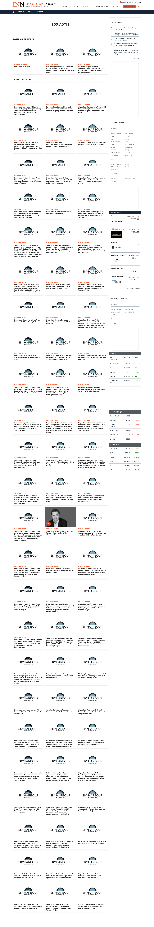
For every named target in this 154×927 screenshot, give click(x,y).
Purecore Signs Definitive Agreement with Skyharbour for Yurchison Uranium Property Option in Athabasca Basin (60, 69)
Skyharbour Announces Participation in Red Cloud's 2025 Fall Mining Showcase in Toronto (92, 357)
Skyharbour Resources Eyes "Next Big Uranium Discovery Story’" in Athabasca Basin (59, 533)
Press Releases (87, 6)
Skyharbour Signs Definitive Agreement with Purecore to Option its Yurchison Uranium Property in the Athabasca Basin (91, 69)
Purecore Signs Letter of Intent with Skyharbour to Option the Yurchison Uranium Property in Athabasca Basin (59, 109)
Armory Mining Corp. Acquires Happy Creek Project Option (125, 39)
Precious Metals (116, 134)
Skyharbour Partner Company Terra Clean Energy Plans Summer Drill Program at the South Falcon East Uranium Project (91, 498)
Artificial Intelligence (116, 164)
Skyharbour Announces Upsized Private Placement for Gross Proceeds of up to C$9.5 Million (28, 712)
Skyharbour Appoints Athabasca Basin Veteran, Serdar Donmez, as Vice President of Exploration (91, 876)
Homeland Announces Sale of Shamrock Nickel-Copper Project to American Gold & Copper (126, 52)
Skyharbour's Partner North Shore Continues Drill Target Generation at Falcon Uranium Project (91, 809)
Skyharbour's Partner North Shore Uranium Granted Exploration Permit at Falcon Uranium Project (27, 876)
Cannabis (113, 181)
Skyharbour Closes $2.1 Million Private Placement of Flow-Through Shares (27, 321)
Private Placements (102, 6)
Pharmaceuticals (130, 179)
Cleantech (128, 167)
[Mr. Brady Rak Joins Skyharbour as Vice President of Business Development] (92, 828)
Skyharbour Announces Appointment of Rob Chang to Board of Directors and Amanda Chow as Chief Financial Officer (92, 180)
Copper (127, 136)
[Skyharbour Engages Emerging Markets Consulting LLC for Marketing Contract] (60, 306)
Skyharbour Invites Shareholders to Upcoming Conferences (58, 213)
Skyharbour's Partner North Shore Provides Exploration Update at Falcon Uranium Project (60, 570)
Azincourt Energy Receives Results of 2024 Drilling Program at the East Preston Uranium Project (91, 906)
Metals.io (114, 242)
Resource (21, 12)
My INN (139, 2)
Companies (74, 6)
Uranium (127, 152)
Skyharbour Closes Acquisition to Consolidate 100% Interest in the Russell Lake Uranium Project (58, 286)
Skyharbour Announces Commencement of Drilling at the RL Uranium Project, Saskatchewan (59, 144)
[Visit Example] (139, 7)
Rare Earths (128, 147)
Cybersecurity (115, 167)
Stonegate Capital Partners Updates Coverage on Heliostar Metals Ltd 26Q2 (126, 34)
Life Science (39, 12)
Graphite (113, 150)
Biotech (113, 179)
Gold (112, 136)
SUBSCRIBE (116, 6)
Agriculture (114, 155)
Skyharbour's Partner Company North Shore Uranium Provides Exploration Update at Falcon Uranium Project (59, 876)
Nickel (127, 139)
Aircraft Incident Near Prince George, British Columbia (125, 28)
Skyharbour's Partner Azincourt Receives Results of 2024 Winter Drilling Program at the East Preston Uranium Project (59, 907)
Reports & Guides (129, 6)
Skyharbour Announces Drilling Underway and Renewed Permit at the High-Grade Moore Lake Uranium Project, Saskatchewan (60, 180)
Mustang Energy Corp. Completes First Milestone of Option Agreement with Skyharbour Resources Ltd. (92, 676)
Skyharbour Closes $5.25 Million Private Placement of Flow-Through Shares (92, 143)
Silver (112, 139)
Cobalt (113, 147)
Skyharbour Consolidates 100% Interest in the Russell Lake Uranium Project (27, 357)
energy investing (52, 64)
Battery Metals (115, 142)
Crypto (127, 164)
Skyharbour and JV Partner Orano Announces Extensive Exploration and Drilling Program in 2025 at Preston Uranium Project (91, 607)
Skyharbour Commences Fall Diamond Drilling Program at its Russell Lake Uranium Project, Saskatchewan (91, 742)
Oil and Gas (128, 155)
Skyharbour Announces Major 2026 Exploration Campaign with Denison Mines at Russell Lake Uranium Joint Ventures (91, 214)
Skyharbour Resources (22, 67)
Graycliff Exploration (117, 276)
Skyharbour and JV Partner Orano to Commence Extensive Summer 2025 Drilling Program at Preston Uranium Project (59, 498)
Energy (127, 150)
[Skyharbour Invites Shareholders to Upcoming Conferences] (60, 197)
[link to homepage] (17, 4)
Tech (29, 12)
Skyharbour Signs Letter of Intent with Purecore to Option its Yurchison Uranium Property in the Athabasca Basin (92, 110)
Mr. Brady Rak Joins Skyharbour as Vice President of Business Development (92, 842)
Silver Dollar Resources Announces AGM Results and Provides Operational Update (126, 45)
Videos (65, 6)
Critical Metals (129, 144)
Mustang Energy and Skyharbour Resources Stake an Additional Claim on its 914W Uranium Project (91, 389)
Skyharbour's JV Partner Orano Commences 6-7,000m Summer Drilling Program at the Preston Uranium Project (60, 463)
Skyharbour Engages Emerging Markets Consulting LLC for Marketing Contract (60, 322)
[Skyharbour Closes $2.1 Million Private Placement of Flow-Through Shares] (28, 306)
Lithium (113, 144)
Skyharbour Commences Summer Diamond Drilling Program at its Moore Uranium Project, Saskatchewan (28, 906)
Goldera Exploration (117, 229)
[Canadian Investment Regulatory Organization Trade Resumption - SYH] (60, 697)
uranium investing (20, 64)
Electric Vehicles (115, 152)
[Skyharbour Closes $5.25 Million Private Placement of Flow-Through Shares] (92, 128)
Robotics (113, 169)
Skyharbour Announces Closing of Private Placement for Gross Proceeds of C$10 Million (59, 676)
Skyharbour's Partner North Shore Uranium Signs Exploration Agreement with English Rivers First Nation (92, 533)
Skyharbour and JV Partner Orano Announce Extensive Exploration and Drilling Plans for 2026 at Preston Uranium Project (91, 287)
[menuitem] (118, 136)
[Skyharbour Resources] (28, 52)
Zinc (126, 142)
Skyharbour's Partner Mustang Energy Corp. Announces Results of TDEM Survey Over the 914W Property (59, 357)
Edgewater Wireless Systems (118, 268)
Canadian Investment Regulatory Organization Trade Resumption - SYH (60, 711)
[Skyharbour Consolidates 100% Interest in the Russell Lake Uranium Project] (28, 341)
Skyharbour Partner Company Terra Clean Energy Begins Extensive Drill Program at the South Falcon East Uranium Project (27, 607)
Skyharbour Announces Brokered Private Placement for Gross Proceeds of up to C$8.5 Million (92, 712)
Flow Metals (115, 216)
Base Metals (129, 134)
